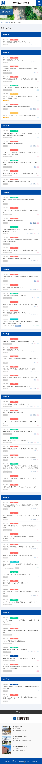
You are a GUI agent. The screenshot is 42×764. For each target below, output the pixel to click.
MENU (39, 4)
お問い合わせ (8, 761)
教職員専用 (21, 761)
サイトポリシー (15, 761)
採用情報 (35, 761)
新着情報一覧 (7, 22)
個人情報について (29, 761)
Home (2, 22)
